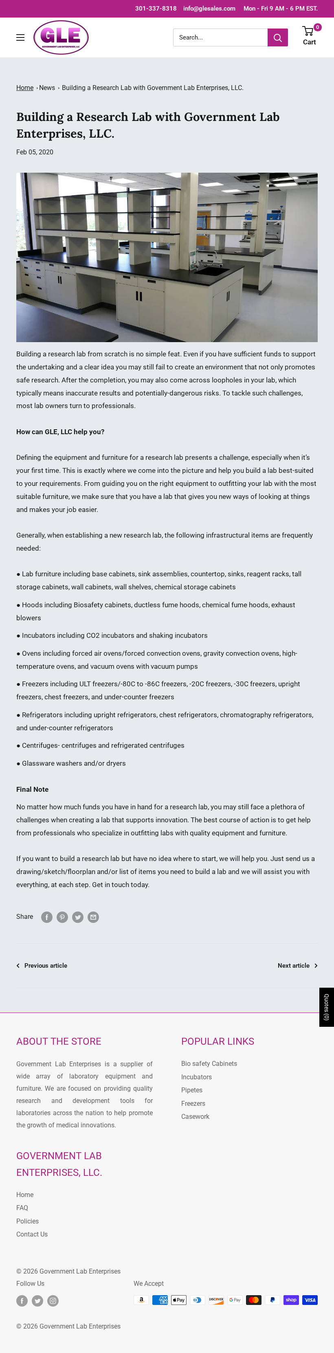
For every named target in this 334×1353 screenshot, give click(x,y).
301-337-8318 (156, 8)
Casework (195, 1116)
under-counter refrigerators (71, 728)
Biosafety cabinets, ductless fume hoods (136, 605)
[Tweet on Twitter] (78, 917)
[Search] (278, 37)
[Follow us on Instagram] (53, 1301)
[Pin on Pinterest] (62, 917)
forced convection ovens (162, 653)
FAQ (22, 1208)
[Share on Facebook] (47, 917)
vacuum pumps (174, 666)
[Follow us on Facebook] (22, 1301)
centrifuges (79, 745)
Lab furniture (41, 574)
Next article (294, 965)
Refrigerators (42, 715)
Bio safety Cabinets (209, 1063)
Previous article (45, 965)
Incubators (38, 635)
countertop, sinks (217, 574)
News (47, 88)
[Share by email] (93, 917)
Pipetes (191, 1090)
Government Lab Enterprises (79, 1271)
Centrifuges (40, 745)
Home (24, 88)
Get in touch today (120, 885)
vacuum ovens (112, 666)
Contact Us (32, 1234)
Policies (27, 1221)
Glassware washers (52, 763)
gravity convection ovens (241, 653)
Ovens (31, 653)
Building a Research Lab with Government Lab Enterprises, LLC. (153, 88)
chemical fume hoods (235, 605)
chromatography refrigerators (266, 715)
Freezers (35, 684)
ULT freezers (98, 684)
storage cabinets (210, 587)
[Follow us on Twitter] (37, 1301)
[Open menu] (20, 37)
